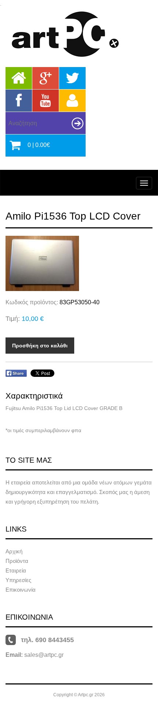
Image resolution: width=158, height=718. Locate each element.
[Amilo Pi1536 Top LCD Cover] (79, 263)
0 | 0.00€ (39, 145)
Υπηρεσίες (18, 580)
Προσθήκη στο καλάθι (40, 346)
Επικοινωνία (21, 589)
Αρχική (14, 551)
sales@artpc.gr (44, 655)
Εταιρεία (16, 570)
